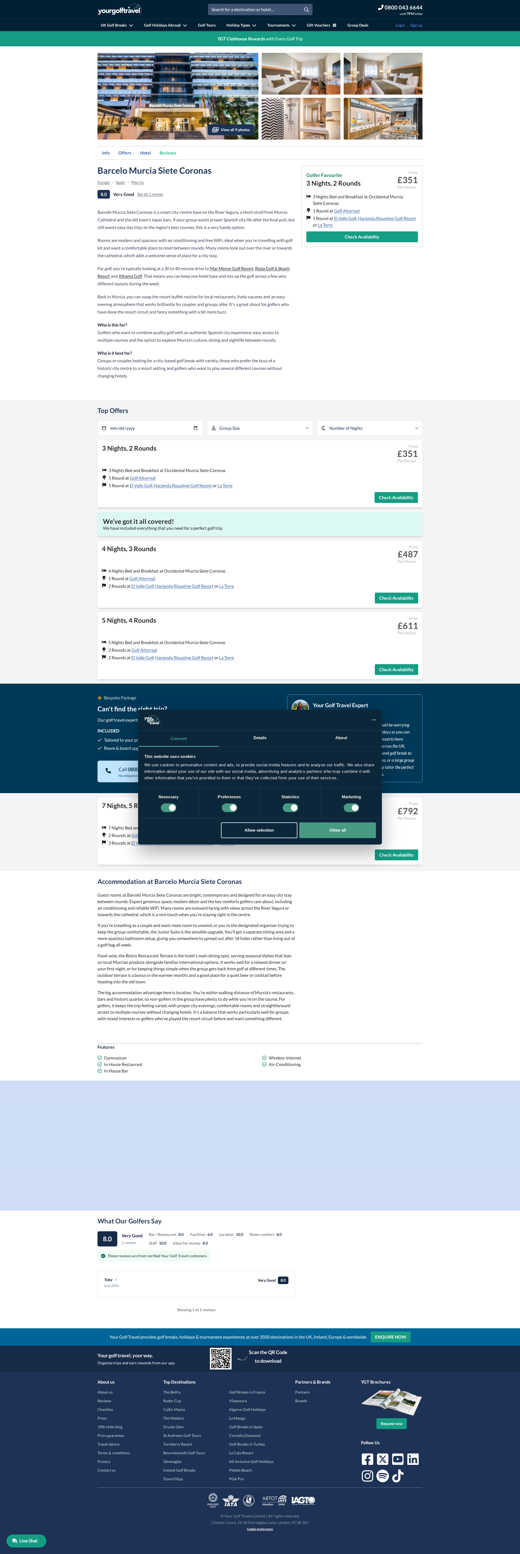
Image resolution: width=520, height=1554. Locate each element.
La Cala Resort (241, 1452)
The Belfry (172, 1392)
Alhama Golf (130, 276)
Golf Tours (207, 25)
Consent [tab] (179, 738)
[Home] (120, 9)
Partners (302, 1392)
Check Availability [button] (362, 236)
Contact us (107, 1470)
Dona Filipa (173, 1479)
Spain (120, 182)
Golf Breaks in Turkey (247, 1444)
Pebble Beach (240, 1470)
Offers (124, 152)
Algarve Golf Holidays (247, 1409)
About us (105, 1392)
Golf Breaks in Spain (246, 1426)
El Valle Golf (345, 218)
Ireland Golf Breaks (179, 1470)
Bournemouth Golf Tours (184, 1452)
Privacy (104, 1461)
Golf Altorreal (347, 210)
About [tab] (341, 737)
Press (102, 1418)
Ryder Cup (172, 1400)
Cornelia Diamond (244, 1435)
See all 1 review (150, 194)
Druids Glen (173, 1426)
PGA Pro (236, 1479)
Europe (104, 182)
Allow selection (259, 830)
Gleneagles (172, 1461)
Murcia (137, 182)
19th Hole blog (110, 1426)
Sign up (416, 25)
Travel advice (108, 1444)
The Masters (173, 1418)
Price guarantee (111, 1435)
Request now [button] (391, 1423)
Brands (301, 1400)
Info (106, 152)
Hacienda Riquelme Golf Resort (387, 218)
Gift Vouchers (318, 25)
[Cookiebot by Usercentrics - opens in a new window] (352, 720)
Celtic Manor (174, 1409)
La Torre (325, 224)
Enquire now (390, 1336)
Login (400, 25)
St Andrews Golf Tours (182, 1435)
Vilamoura (238, 1400)
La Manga (237, 1418)
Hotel (145, 152)
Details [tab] (260, 737)
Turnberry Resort (177, 1444)
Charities (105, 1409)
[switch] (229, 807)
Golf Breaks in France (247, 1392)
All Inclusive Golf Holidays (251, 1461)
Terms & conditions (114, 1452)
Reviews (168, 152)
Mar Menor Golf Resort (231, 268)
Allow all (337, 830)
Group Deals (357, 25)
